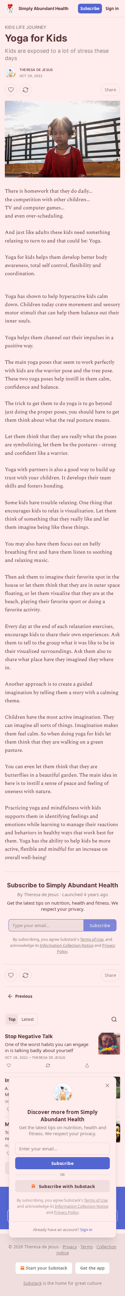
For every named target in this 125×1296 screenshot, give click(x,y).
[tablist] (21, 1019)
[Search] (114, 1019)
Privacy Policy (66, 1212)
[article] (62, 1051)
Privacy (69, 1247)
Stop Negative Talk (29, 1036)
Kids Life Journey (25, 27)
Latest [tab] (28, 1019)
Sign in (112, 8)
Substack (32, 1283)
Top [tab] (11, 1019)
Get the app (92, 1268)
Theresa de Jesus (36, 70)
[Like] (11, 90)
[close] (107, 1085)
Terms (86, 1247)
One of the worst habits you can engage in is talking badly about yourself (46, 1047)
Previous (23, 996)
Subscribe (90, 8)
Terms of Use (95, 1200)
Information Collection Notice (81, 1206)
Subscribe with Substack (67, 1186)
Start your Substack (46, 1268)
